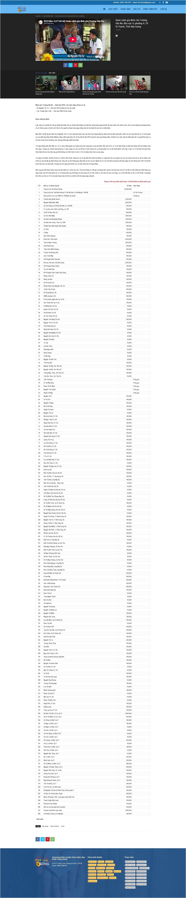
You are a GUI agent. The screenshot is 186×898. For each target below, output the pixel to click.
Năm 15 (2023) (141, 884)
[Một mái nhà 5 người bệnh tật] (69, 83)
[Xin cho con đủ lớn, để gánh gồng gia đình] (139, 83)
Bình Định (92, 878)
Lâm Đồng (111, 865)
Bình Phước (93, 861)
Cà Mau (101, 861)
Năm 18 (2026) (130, 887)
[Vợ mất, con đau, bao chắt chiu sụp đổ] (116, 83)
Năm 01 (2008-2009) (132, 868)
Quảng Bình (93, 881)
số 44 (62, 826)
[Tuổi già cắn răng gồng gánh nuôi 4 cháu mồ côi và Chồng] (93, 83)
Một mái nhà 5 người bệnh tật (67, 92)
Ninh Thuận (102, 865)
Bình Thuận (102, 874)
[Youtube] (166, 2)
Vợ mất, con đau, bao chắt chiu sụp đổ (116, 92)
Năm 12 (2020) (141, 874)
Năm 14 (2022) (130, 884)
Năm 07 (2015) (141, 861)
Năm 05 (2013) (141, 871)
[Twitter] (70, 65)
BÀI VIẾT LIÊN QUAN (41, 73)
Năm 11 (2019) (130, 865)
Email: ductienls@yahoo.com (144, 2)
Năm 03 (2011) (144, 868)
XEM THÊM (52, 73)
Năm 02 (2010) (130, 871)
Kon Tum (101, 871)
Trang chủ (38, 16)
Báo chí (136, 9)
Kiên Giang (109, 861)
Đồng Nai (109, 871)
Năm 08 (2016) (141, 881)
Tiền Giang (92, 871)
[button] (160, 2)
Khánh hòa (110, 868)
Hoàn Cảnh (125, 9)
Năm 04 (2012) (55, 826)
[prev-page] (146, 73)
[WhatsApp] (80, 65)
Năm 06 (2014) (130, 861)
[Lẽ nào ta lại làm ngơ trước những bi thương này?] (46, 83)
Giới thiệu (113, 9)
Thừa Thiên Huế (102, 878)
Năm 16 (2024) (130, 878)
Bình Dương (101, 868)
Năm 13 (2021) (141, 878)
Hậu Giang (45, 826)
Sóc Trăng (117, 871)
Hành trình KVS (150, 9)
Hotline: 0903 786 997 (122, 2)
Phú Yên (110, 874)
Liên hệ (163, 9)
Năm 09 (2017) (141, 865)
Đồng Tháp (92, 874)
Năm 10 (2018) (130, 881)
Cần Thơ (92, 868)
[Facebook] (163, 2)
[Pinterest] (75, 65)
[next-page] (149, 73)
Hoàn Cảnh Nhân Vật (48, 16)
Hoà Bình (112, 878)
